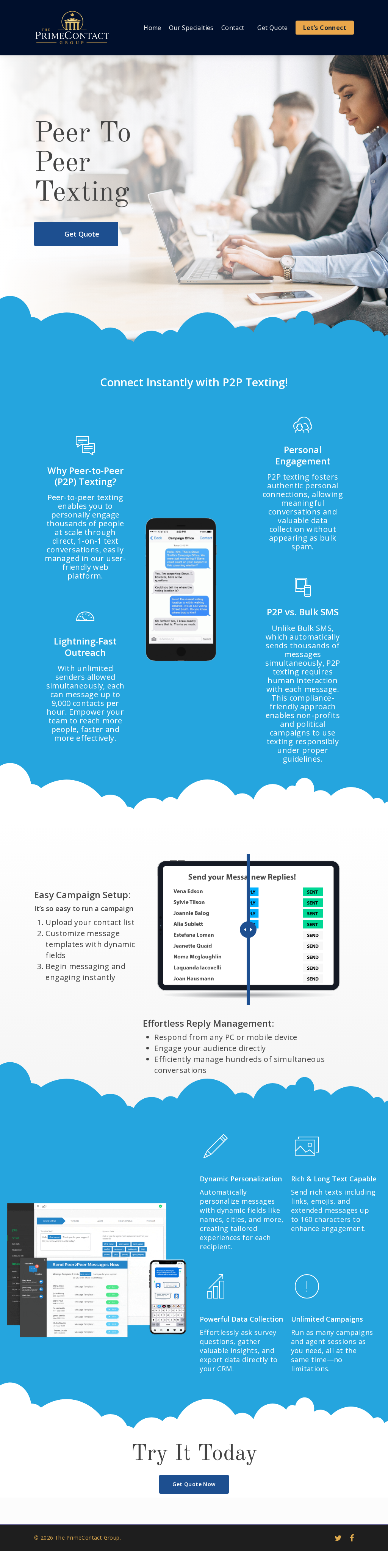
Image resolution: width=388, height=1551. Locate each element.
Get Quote (272, 27)
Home (152, 27)
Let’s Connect (324, 27)
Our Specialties (191, 27)
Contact (232, 27)
